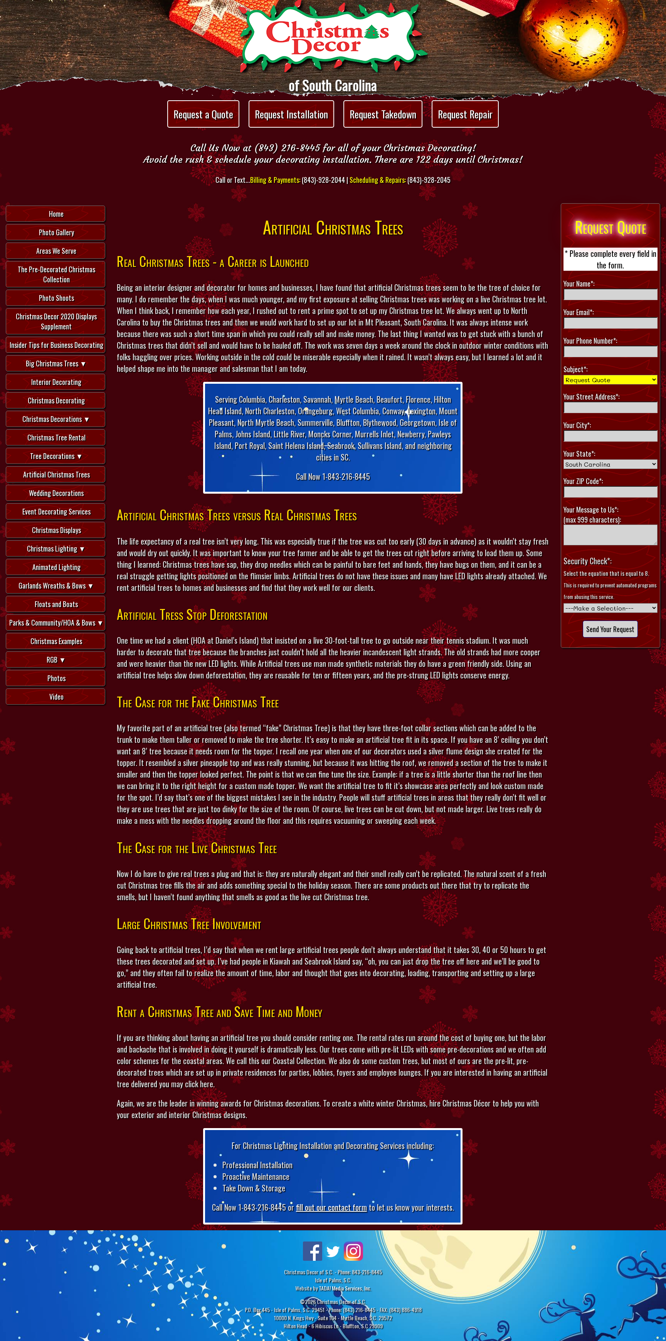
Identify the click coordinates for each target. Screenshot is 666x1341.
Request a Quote (203, 113)
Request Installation (291, 113)
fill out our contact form (331, 1207)
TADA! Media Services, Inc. (345, 1288)
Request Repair (465, 113)
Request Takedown (383, 113)
